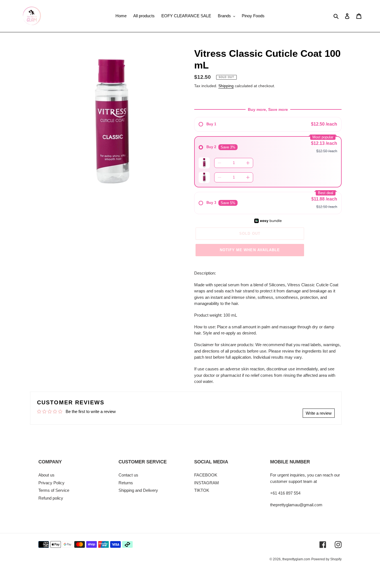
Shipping (226, 86)
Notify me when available (250, 250)
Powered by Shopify (326, 559)
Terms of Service (53, 490)
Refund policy (50, 498)
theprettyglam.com (296, 559)
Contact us (128, 475)
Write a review (319, 413)
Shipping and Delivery (138, 490)
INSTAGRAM (206, 482)
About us (46, 475)
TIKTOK (201, 490)
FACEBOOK (205, 475)
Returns (126, 482)
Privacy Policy (51, 482)
